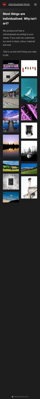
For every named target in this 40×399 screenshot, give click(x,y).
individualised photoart (20, 4)
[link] (4, 4)
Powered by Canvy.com (21, 396)
